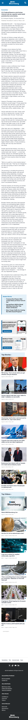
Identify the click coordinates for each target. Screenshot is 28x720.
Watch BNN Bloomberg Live (9, 512)
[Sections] (2, 2)
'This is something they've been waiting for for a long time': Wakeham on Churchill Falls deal (13, 578)
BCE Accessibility (6, 678)
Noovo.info (4, 706)
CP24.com (4, 698)
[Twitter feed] (9, 665)
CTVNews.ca (5, 696)
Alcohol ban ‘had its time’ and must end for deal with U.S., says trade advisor (13, 418)
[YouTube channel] (15, 665)
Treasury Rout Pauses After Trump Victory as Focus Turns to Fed (15, 300)
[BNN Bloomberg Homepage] (14, 3)
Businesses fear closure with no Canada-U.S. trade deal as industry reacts (13, 463)
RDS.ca (3, 710)
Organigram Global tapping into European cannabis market (13, 601)
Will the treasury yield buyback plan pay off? (13, 624)
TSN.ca (3, 700)
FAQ (10, 660)
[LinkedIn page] (18, 665)
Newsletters (5, 660)
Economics (4, 10)
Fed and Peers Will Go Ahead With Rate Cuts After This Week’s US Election (14, 306)
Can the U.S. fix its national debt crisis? (12, 533)
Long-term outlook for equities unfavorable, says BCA (10, 555)
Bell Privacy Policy (6, 686)
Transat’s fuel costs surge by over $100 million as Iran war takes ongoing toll (13, 441)
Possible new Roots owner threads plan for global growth (13, 486)
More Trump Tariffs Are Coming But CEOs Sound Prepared (15, 310)
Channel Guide (15, 660)
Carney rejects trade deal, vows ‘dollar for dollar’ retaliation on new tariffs (13, 396)
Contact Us (4, 680)
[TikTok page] (12, 665)
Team (21, 660)
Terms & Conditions (6, 690)
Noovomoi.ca (5, 708)
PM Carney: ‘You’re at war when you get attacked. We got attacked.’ (13, 373)
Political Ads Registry (7, 688)
